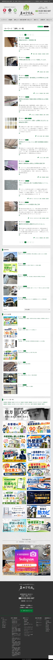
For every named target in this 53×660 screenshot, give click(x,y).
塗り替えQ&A (14, 627)
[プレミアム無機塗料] (38, 497)
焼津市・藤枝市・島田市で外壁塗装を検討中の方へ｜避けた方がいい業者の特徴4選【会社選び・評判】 (16, 644)
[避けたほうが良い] (14, 455)
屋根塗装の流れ (14, 622)
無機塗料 (5, 404)
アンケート (40, 402)
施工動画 (3, 627)
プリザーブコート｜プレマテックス (28, 630)
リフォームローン (39, 620)
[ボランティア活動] (38, 483)
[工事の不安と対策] (14, 497)
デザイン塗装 (39, 136)
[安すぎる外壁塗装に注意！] (38, 469)
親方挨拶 (47, 625)
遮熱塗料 (39, 404)
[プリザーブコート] (14, 511)
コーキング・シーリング (16, 624)
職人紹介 (47, 626)
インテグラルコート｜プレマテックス (28, 633)
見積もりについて (39, 623)
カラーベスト (27, 404)
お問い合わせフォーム (27, 610)
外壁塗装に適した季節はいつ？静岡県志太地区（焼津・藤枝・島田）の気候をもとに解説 (16, 649)
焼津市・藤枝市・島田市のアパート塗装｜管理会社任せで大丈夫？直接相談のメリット (16, 630)
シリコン (37, 93)
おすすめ (13, 404)
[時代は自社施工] (14, 469)
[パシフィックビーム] (38, 511)
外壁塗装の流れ (14, 621)
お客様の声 (42, 19)
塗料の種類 (26, 619)
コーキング (35, 402)
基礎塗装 (41, 114)
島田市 (43, 404)
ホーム (2, 618)
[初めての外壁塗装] (38, 441)
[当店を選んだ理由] (38, 427)
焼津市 (47, 71)
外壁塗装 (47, 136)
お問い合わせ (4, 619)
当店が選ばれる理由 (48, 623)
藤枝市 (47, 177)
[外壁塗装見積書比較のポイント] (14, 483)
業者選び (9, 404)
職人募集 (47, 628)
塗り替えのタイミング (16, 619)
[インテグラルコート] (14, 525)
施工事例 (3, 625)
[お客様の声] (14, 427)
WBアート (31, 198)
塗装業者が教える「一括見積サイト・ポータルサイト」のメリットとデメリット (16, 635)
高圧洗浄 (35, 404)
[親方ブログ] (26, 414)
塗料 (44, 71)
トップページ (4, 19)
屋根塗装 (43, 177)
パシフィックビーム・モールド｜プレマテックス (28, 627)
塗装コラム (36, 19)
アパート (31, 218)
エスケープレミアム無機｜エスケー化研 (28, 635)
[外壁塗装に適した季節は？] (14, 441)
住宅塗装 (41, 71)
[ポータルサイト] (38, 455)
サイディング (36, 198)
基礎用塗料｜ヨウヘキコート (28, 625)
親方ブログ (4, 622)
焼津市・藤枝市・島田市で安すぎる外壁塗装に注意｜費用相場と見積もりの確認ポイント (16, 654)
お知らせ (3, 621)
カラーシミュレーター (16, 625)
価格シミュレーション (39, 625)
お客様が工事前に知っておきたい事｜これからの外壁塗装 (16, 639)
